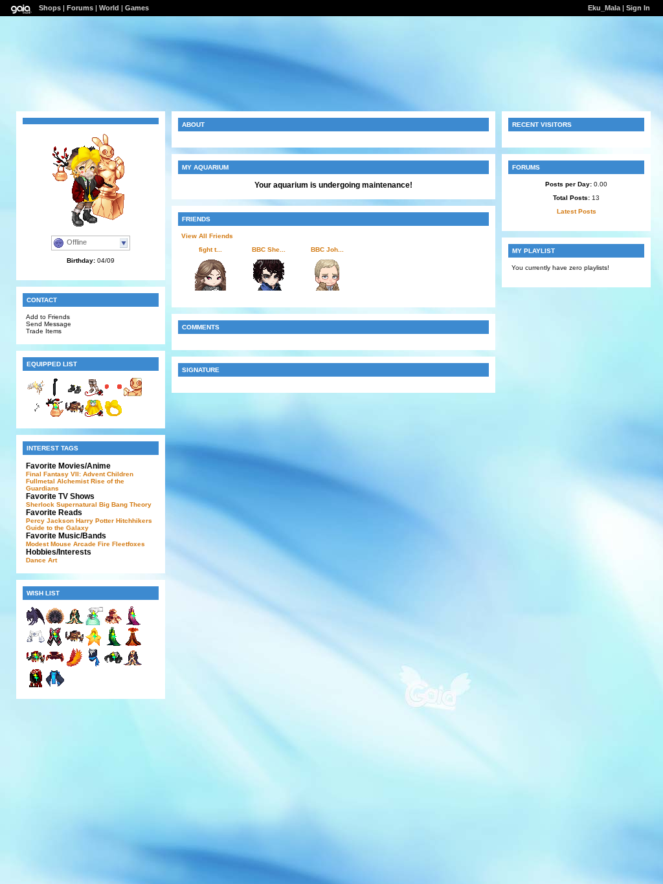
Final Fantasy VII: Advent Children (79, 474)
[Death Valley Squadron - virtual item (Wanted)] (94, 665)
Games (137, 8)
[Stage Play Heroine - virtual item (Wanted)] (55, 644)
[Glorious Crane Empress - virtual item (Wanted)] (74, 623)
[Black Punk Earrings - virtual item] (35, 415)
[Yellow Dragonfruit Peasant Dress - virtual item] (94, 415)
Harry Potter (95, 520)
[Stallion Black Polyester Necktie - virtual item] (55, 394)
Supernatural (76, 504)
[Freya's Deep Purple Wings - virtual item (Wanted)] (35, 623)
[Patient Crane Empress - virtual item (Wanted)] (132, 665)
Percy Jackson (50, 520)
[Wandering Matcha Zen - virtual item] (55, 415)
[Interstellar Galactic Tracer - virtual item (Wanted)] (55, 685)
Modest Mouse (48, 543)
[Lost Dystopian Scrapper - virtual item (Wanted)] (35, 685)
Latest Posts (576, 211)
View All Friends (207, 235)
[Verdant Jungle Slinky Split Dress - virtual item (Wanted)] (113, 644)
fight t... (210, 249)
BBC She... (269, 249)
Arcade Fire (91, 543)
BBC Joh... (327, 249)
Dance (36, 560)
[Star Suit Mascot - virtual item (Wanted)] (94, 644)
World (109, 8)
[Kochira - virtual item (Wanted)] (94, 623)
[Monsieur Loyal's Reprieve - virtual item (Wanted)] (74, 644)
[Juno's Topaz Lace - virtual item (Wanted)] (55, 623)
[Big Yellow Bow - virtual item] (113, 415)
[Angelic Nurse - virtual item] (35, 394)
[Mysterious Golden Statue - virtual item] (132, 394)
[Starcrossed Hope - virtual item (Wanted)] (55, 665)
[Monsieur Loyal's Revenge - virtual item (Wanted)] (35, 665)
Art (52, 560)
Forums (80, 8)
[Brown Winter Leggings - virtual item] (94, 394)
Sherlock (40, 504)
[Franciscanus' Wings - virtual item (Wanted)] (74, 665)
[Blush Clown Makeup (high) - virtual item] (113, 394)
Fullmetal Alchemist (57, 481)
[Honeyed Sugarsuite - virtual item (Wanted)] (113, 623)
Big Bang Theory (125, 504)
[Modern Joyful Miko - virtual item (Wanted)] (35, 644)
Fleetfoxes (128, 543)
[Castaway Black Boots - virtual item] (74, 394)
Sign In (638, 8)
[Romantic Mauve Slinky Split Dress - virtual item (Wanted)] (132, 623)
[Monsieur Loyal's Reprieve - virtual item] (74, 415)
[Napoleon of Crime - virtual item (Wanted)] (113, 665)
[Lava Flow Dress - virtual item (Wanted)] (132, 644)
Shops (50, 8)
